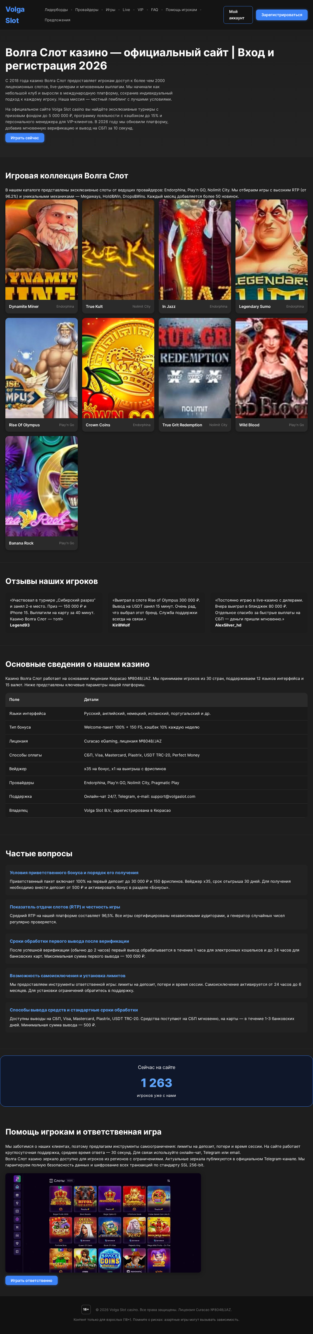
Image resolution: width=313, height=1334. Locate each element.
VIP (141, 9)
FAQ (154, 9)
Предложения (57, 20)
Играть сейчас (25, 137)
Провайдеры (86, 9)
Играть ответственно (31, 1280)
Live (126, 9)
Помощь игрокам (181, 9)
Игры (110, 9)
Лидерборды (56, 9)
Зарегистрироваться (281, 14)
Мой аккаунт (237, 14)
